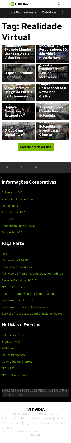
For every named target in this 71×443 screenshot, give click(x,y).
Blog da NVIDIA (12, 341)
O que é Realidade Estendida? (19, 75)
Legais (60, 418)
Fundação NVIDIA (13, 232)
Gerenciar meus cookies (36, 418)
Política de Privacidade (17, 413)
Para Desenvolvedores (17, 267)
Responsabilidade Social (18, 226)
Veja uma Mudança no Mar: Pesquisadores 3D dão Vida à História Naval (53, 49)
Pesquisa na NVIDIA (15, 212)
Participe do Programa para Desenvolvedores (32, 273)
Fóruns (6, 253)
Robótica (49, 12)
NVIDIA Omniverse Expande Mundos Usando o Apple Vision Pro (18, 49)
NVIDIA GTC (10, 368)
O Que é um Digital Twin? (15, 133)
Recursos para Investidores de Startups (28, 293)
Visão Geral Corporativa (18, 199)
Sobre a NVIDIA (12, 192)
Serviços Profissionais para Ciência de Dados (32, 313)
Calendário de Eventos (17, 361)
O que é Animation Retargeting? (15, 111)
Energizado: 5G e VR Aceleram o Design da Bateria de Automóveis (18, 90)
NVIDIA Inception (13, 287)
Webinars (8, 348)
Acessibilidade (11, 423)
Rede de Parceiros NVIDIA (19, 280)
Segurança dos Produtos (41, 423)
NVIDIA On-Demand (15, 375)
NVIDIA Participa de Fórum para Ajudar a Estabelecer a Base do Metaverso (52, 66)
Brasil (35, 435)
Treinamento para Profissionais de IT (26, 307)
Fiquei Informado (13, 355)
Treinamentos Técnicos (17, 300)
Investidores (10, 219)
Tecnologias (10, 205)
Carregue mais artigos (35, 147)
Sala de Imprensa (13, 335)
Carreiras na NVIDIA (15, 260)
